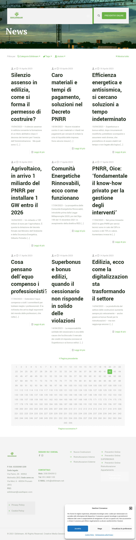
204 (41, 408)
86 (110, 380)
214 (90, 408)
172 (100, 399)
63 (105, 376)
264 (119, 418)
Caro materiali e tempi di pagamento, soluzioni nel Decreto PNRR (67, 97)
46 (21, 376)
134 (21, 394)
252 (60, 418)
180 (31, 404)
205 (46, 408)
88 (119, 380)
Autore (60, 56)
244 (21, 418)
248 (41, 418)
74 (51, 380)
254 (70, 418)
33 (65, 371)
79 (75, 380)
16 (90, 366)
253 (65, 418)
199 (16, 408)
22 (119, 366)
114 (31, 390)
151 (105, 394)
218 (110, 408)
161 (46, 399)
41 (105, 371)
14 (80, 366)
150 (100, 394)
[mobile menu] (88, 16)
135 (26, 394)
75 (56, 380)
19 (105, 366)
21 (115, 366)
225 (36, 413)
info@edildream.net (97, 4)
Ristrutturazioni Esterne (84, 461)
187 (65, 404)
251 (56, 418)
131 (114, 390)
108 (110, 385)
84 (100, 380)
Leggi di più (39, 152)
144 (70, 394)
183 (46, 404)
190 (80, 404)
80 (80, 380)
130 (110, 390)
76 (61, 380)
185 (56, 404)
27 (36, 371)
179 (26, 404)
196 (110, 404)
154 (119, 394)
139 (46, 394)
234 (80, 413)
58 (80, 376)
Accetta (78, 528)
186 (60, 404)
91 (26, 385)
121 (65, 390)
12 (70, 366)
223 (26, 413)
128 (100, 390)
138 (41, 394)
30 (51, 371)
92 (31, 385)
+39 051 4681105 (55, 4)
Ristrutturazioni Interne (84, 456)
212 (80, 408)
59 (85, 376)
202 (31, 408)
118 (51, 390)
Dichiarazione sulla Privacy (104, 535)
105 (95, 385)
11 (65, 366)
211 (75, 408)
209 (65, 408)
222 (21, 413)
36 (80, 371)
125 (85, 390)
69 (26, 380)
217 (105, 408)
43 (115, 371)
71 (36, 380)
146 (80, 394)
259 (95, 418)
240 (110, 413)
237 (95, 413)
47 (26, 376)
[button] (130, 508)
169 (85, 399)
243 (16, 418)
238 (100, 413)
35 (75, 371)
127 (95, 390)
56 (70, 376)
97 (56, 385)
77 (65, 380)
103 (85, 385)
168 (80, 399)
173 (105, 399)
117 (46, 390)
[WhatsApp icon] (118, 4)
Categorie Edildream (29, 56)
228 (51, 413)
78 (70, 380)
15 (85, 366)
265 (65, 422)
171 (95, 399)
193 (95, 404)
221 (16, 413)
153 (114, 394)
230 (60, 413)
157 (26, 399)
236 (90, 413)
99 (65, 385)
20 (110, 366)
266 (70, 422)
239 (105, 413)
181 (36, 404)
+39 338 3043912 (75, 4)
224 (31, 413)
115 (36, 390)
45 (16, 376)
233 (75, 413)
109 (114, 385)
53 (56, 376)
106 (100, 385)
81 (85, 380)
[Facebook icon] (121, 4)
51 (46, 376)
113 (26, 390)
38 (90, 371)
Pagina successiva (66, 428)
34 (70, 371)
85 (105, 380)
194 (100, 404)
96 (51, 385)
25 (26, 371)
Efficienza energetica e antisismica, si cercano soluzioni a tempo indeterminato (109, 97)
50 (41, 376)
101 (75, 385)
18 (100, 366)
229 (56, 413)
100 (70, 385)
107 (105, 385)
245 (26, 418)
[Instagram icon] (125, 4)
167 (75, 399)
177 (16, 404)
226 (41, 413)
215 (95, 408)
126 (90, 390)
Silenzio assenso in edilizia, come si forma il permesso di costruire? (26, 97)
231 (65, 413)
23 (16, 371)
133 (16, 394)
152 (110, 394)
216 (100, 408)
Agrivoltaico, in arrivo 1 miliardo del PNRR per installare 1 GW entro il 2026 (26, 191)
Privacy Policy (18, 504)
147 (85, 394)
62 (100, 376)
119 (56, 390)
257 (85, 418)
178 (21, 404)
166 (70, 399)
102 (80, 385)
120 (60, 390)
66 (119, 376)
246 (31, 418)
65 (115, 376)
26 (31, 371)
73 (46, 380)
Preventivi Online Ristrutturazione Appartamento (110, 466)
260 (100, 418)
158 (31, 399)
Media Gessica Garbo (61, 533)
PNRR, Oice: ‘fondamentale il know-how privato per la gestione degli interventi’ (109, 191)
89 (16, 385)
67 (16, 380)
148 (90, 394)
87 (115, 380)
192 (90, 404)
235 (85, 413)
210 (70, 408)
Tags (48, 56)
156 (21, 399)
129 (105, 390)
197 (114, 404)
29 (46, 371)
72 (41, 380)
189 (75, 404)
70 (31, 380)
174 (110, 399)
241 (114, 413)
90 (21, 385)
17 (95, 366)
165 (65, 399)
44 (119, 371)
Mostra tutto (123, 56)
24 (21, 371)
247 (36, 418)
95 (46, 385)
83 (95, 380)
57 (75, 376)
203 (36, 408)
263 (114, 418)
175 (114, 399)
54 (61, 376)
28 (41, 371)
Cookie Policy (89, 535)
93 (36, 385)
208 (60, 408)
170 (90, 399)
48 (31, 376)
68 (21, 380)
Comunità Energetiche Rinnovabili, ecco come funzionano (66, 183)
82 (90, 380)
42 (110, 371)
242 (119, 413)
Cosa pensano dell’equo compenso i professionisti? (29, 276)
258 (90, 418)
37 (85, 371)
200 (21, 408)
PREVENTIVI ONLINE (114, 15)
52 (51, 376)
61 (95, 376)
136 (31, 394)
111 (16, 390)
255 (75, 418)
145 (75, 394)
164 (60, 399)
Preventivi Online (112, 452)
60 (90, 376)
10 (61, 366)
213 (85, 408)
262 (110, 418)
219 (114, 408)
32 (61, 371)
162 (51, 399)
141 (56, 394)
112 (21, 390)
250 (51, 418)
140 (51, 394)
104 (90, 385)
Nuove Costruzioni (82, 452)
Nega (100, 528)
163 (56, 399)
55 (65, 376)
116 (41, 390)
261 (105, 418)
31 (56, 371)
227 (46, 413)
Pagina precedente (69, 358)
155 (16, 399)
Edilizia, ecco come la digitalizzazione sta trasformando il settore (111, 280)
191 (85, 404)
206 (51, 408)
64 (110, 376)
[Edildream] (16, 16)
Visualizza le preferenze (122, 528)
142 (60, 394)
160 (41, 399)
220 (119, 408)
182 (41, 404)
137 (36, 394)
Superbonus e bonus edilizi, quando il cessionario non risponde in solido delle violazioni (67, 291)
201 (26, 408)
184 (51, 404)
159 (36, 399)
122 (70, 390)
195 (105, 404)
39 (95, 371)
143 (65, 394)
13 (75, 366)
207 (56, 408)
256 (80, 418)
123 (75, 390)
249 (46, 418)
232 (70, 413)
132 (119, 390)
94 (41, 385)
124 (80, 390)
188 (70, 404)
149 (95, 394)
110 (119, 385)
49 (36, 376)
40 (100, 371)
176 (119, 399)
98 (61, 385)
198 (119, 404)
